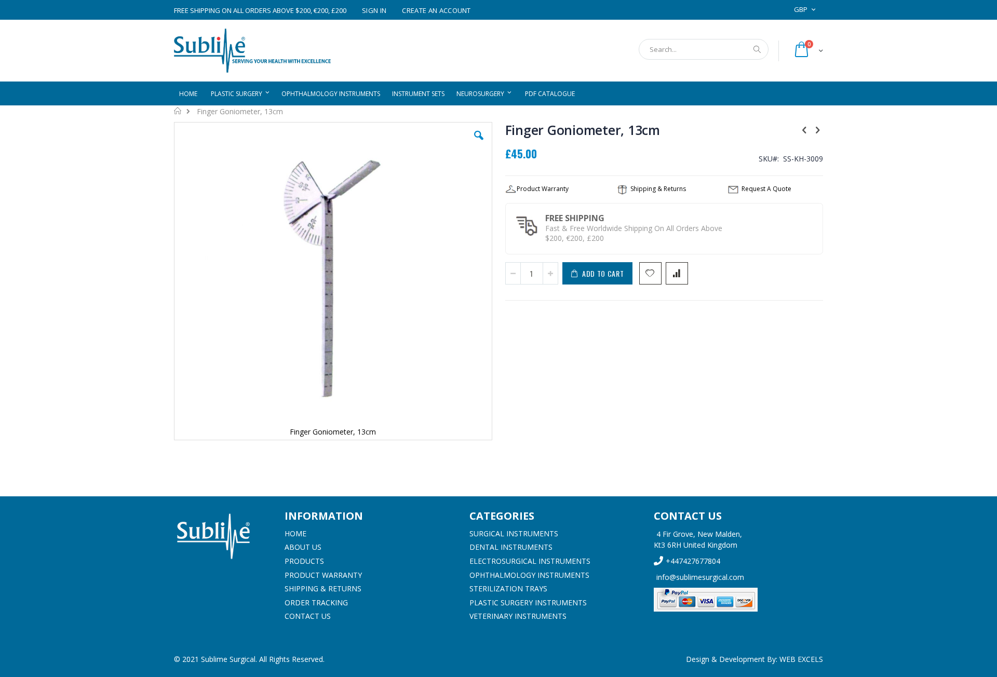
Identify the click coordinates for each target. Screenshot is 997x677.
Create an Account (436, 10)
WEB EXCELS (801, 659)
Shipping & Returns (323, 588)
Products (304, 561)
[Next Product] (817, 129)
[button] (479, 143)
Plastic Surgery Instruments (528, 602)
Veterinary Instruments (518, 616)
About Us (303, 547)
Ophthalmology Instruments (529, 575)
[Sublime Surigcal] (252, 51)
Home (178, 110)
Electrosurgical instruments (529, 561)
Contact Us (308, 616)
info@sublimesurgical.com (700, 577)
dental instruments (511, 547)
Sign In (374, 10)
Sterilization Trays (508, 588)
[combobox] (704, 49)
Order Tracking (316, 602)
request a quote (766, 188)
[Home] (221, 536)
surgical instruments (513, 533)
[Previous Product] (804, 129)
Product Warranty (323, 575)
